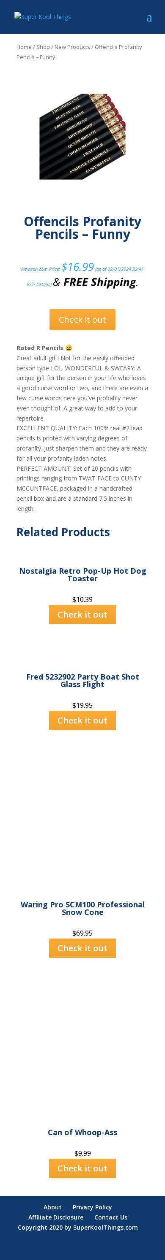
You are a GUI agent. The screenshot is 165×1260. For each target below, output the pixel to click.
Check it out (82, 319)
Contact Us (110, 1217)
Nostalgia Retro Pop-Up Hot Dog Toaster (82, 574)
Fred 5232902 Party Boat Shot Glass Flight (82, 680)
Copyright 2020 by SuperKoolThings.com (78, 1227)
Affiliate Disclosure (55, 1217)
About (53, 1207)
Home (24, 47)
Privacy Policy (92, 1207)
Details (43, 284)
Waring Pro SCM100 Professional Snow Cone (83, 908)
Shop (43, 47)
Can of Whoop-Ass (82, 1132)
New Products (72, 47)
